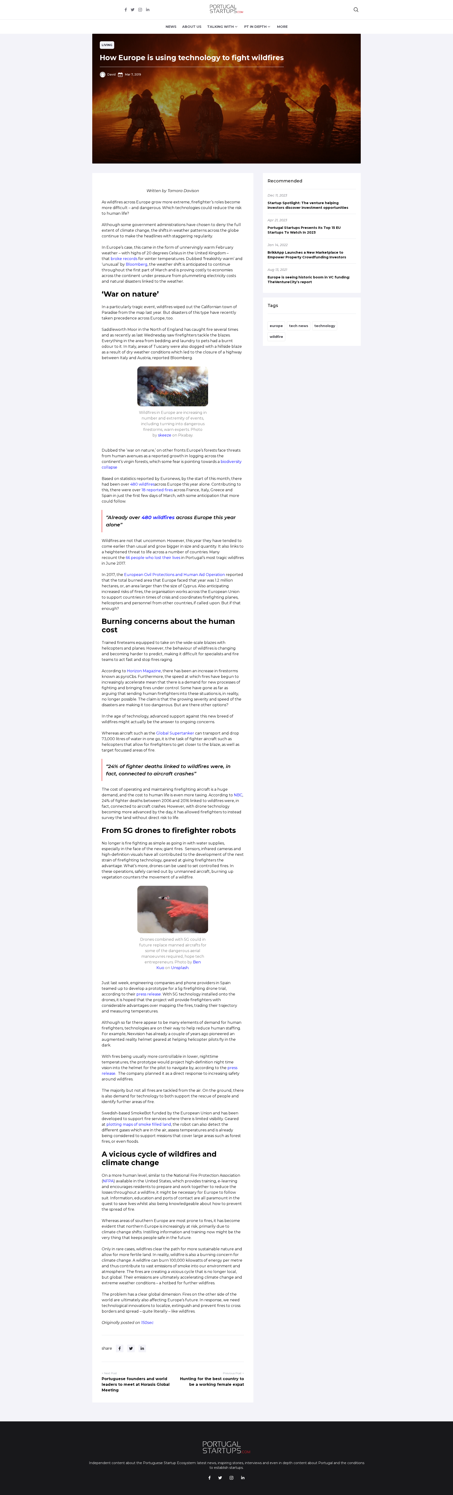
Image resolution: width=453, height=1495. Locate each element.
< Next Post (109, 1373)
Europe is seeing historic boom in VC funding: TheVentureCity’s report (309, 279)
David (111, 74)
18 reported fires (157, 490)
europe (276, 326)
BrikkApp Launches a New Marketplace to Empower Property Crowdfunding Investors (307, 254)
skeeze (164, 435)
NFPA (108, 1181)
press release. (149, 994)
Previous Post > (233, 1373)
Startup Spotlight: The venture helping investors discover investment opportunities (308, 205)
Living (107, 45)
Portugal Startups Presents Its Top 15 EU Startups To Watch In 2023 (304, 230)
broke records (124, 258)
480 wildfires (142, 484)
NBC (238, 795)
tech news (298, 326)
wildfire (276, 337)
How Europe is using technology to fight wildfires (192, 57)
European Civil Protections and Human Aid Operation (174, 574)
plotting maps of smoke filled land (138, 1124)
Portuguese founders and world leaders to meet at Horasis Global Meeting (136, 1384)
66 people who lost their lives (153, 557)
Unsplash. (180, 968)
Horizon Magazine (144, 671)
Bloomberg (136, 264)
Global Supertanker (175, 733)
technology (324, 326)
